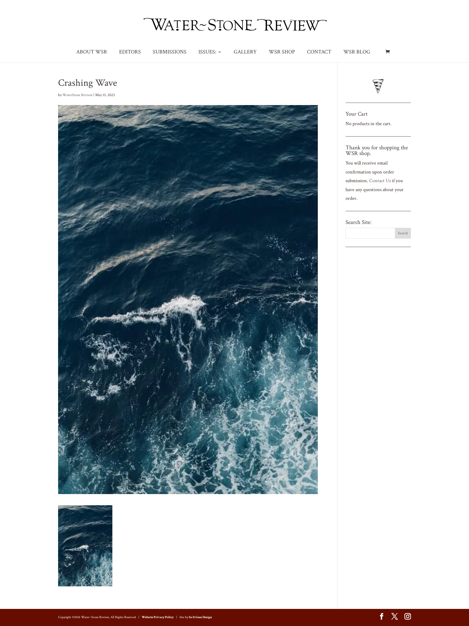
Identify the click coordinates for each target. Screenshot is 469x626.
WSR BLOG (356, 52)
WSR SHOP (282, 52)
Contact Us (380, 181)
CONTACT (319, 52)
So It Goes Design (200, 617)
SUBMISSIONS (169, 52)
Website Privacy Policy (158, 617)
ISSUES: (207, 52)
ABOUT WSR (91, 52)
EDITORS (130, 52)
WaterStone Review (77, 95)
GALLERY (245, 52)
